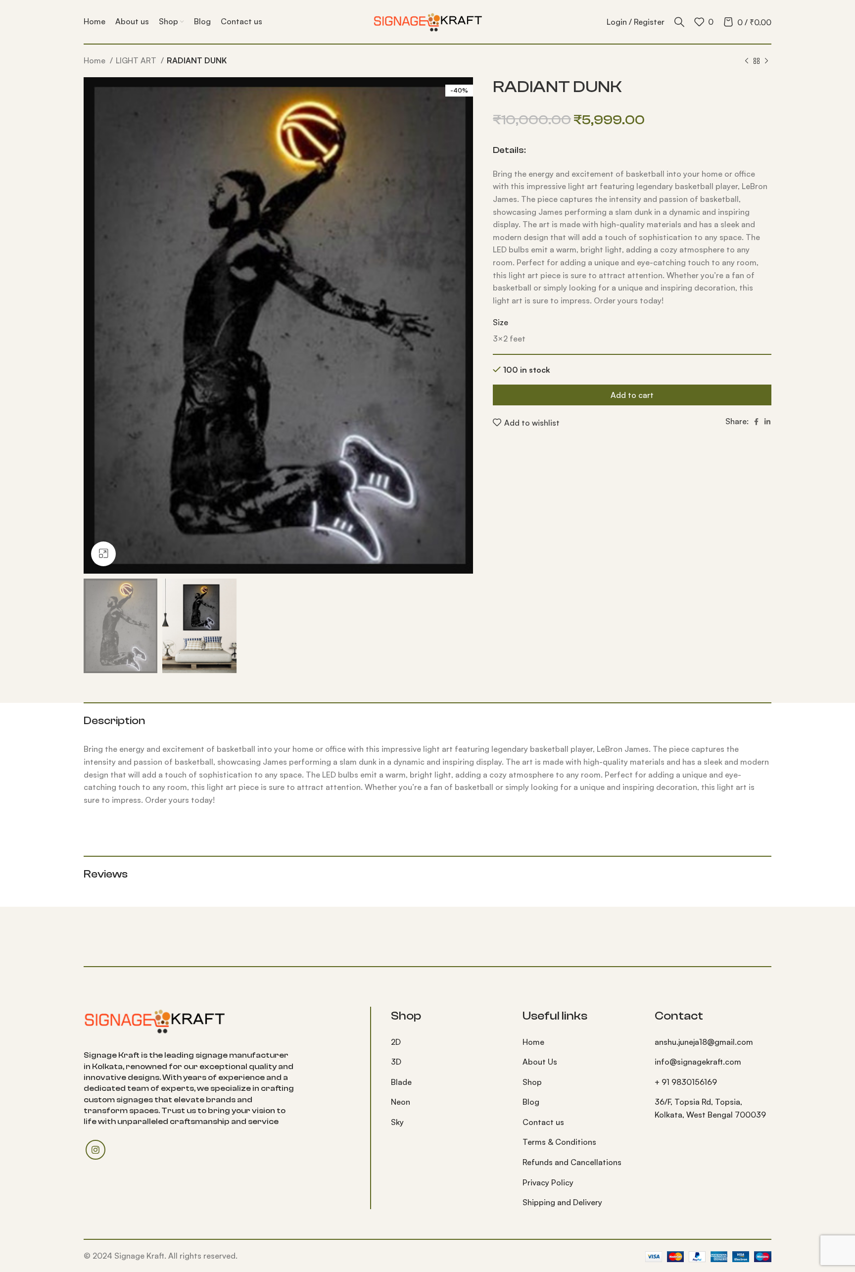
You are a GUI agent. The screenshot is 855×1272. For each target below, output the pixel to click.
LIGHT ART (137, 60)
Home (95, 60)
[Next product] (766, 61)
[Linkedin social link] (767, 421)
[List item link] (449, 1042)
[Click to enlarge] (103, 553)
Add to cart (632, 395)
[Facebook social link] (756, 421)
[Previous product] (747, 61)
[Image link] (154, 1020)
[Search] (679, 22)
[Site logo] (427, 21)
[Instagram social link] (95, 1150)
